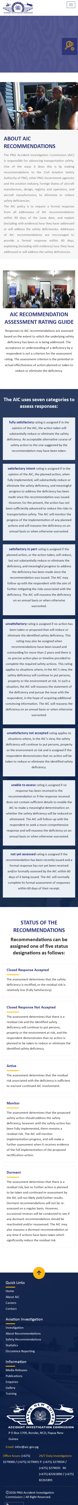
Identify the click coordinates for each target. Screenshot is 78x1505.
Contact (11, 1309)
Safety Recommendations (23, 1339)
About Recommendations (23, 1334)
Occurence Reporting (20, 1351)
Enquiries (12, 1382)
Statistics (12, 1345)
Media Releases (16, 1370)
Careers (11, 1303)
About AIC (13, 1297)
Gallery (10, 1388)
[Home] (18, 8)
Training (11, 1394)
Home (10, 1291)
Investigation (14, 1328)
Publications (14, 1376)
